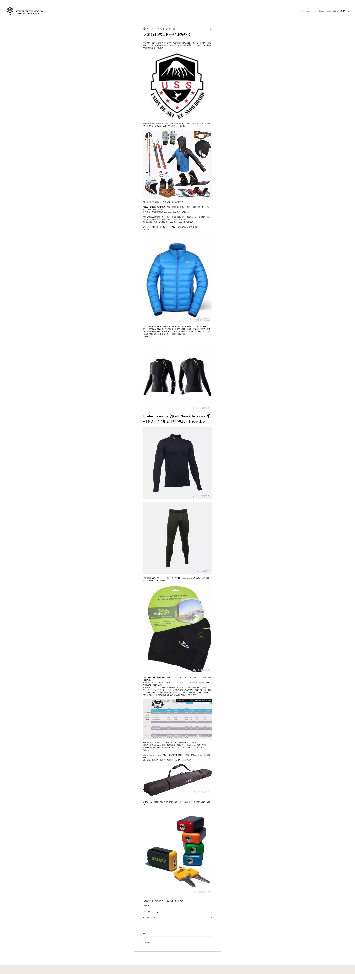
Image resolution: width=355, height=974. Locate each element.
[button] (341, 11)
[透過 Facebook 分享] (144, 912)
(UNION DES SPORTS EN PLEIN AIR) (29, 14)
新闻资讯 (146, 905)
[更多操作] (210, 29)
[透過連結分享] (158, 912)
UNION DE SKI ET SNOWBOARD (29, 11)
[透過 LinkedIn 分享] (153, 912)
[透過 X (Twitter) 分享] (149, 912)
